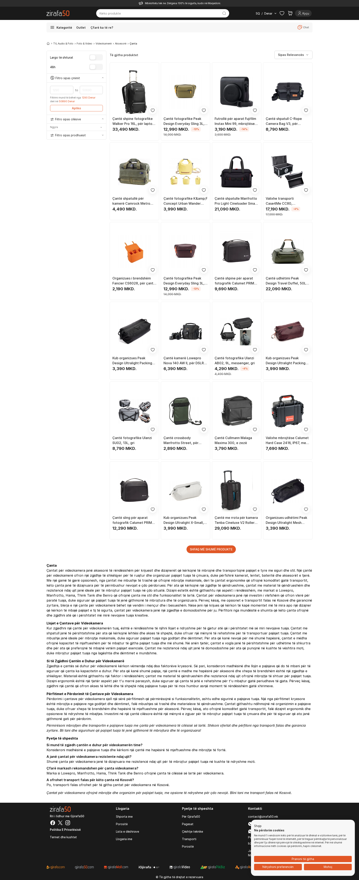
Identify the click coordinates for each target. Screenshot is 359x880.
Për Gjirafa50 (191, 816)
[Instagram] (68, 823)
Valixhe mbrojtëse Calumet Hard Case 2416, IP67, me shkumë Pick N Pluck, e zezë (287, 440)
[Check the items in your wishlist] (282, 13)
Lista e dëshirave (127, 831)
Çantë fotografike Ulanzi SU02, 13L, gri (132, 440)
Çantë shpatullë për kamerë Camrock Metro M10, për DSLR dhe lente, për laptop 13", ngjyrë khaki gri (134, 201)
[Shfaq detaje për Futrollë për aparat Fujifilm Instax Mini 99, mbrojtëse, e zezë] (237, 92)
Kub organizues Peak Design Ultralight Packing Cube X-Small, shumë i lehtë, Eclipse (285, 361)
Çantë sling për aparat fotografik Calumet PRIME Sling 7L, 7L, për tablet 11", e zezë (133, 520)
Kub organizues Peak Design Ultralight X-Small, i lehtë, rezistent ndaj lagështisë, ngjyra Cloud (184, 520)
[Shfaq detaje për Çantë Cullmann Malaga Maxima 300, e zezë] (237, 411)
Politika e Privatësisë (65, 829)
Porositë (122, 824)
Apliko (76, 108)
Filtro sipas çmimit (67, 78)
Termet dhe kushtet (63, 837)
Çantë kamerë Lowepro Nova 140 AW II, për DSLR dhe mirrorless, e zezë (184, 361)
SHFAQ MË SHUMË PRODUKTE (211, 549)
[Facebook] (53, 823)
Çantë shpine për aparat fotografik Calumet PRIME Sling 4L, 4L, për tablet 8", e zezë (236, 281)
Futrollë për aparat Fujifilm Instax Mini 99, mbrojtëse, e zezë (237, 121)
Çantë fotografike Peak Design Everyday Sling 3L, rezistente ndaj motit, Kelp (185, 121)
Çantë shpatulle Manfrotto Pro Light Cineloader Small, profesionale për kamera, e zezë (236, 201)
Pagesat (187, 824)
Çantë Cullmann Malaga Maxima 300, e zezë (233, 440)
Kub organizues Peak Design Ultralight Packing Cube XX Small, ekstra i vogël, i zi (132, 361)
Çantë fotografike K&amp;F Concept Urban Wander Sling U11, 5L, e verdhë (186, 201)
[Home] (48, 43)
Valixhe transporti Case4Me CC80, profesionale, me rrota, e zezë (285, 201)
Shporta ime (124, 816)
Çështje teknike (192, 831)
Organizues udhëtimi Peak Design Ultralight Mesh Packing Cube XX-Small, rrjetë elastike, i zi (286, 520)
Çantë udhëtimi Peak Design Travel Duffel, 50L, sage (286, 281)
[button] (258, 826)
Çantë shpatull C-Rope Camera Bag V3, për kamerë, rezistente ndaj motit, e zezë (285, 121)
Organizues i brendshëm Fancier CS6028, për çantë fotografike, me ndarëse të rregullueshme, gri (134, 281)
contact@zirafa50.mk (263, 816)
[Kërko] (224, 13)
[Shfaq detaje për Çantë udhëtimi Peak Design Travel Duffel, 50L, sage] (288, 252)
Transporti (189, 839)
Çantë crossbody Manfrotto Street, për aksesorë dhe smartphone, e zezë (185, 440)
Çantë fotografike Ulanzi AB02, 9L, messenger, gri (235, 360)
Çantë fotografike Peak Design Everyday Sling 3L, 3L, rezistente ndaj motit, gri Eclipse (184, 281)
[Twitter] (60, 823)
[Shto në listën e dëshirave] (152, 110)
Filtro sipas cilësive (68, 119)
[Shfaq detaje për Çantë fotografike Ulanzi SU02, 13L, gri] (134, 411)
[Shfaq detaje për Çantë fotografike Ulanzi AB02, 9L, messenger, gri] (237, 331)
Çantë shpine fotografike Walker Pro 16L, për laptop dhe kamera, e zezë (133, 121)
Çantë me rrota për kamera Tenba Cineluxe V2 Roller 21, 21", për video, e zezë (236, 520)
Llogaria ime (124, 839)
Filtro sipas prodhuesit (70, 135)
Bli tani (65, 730)
